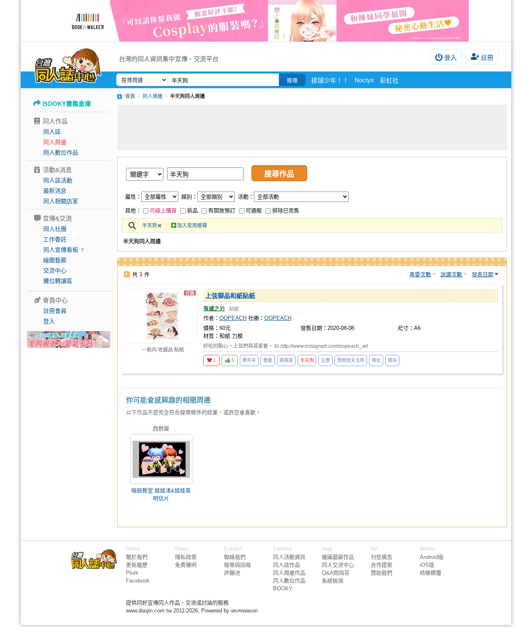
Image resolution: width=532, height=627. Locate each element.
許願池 (232, 573)
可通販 (254, 210)
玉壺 (325, 360)
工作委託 (54, 239)
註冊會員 (54, 310)
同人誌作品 (286, 565)
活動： (246, 197)
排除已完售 (285, 210)
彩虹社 (389, 80)
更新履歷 (137, 565)
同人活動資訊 (289, 557)
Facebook (138, 581)
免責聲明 (186, 565)
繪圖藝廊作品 (338, 557)
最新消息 (54, 190)
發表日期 (482, 274)
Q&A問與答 (336, 573)
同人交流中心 (338, 565)
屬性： (133, 197)
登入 (450, 57)
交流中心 (54, 270)
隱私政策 (186, 557)
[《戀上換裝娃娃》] (266, 21)
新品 (192, 210)
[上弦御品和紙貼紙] (162, 316)
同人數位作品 (60, 152)
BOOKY (283, 588)
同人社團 (54, 229)
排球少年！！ (330, 80)
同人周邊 (54, 142)
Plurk (132, 573)
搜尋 (292, 80)
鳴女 (376, 360)
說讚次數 (451, 274)
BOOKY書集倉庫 (67, 103)
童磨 (267, 360)
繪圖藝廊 (54, 260)
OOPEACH (232, 318)
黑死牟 (249, 360)
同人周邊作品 (289, 573)
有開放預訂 (221, 210)
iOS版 (427, 565)
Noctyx (364, 80)
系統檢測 (332, 581)
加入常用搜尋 (192, 226)
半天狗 (149, 226)
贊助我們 (381, 573)
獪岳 (392, 360)
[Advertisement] (312, 127)
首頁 (130, 96)
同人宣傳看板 (60, 249)
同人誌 (52, 131)
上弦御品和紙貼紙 (230, 295)
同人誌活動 (57, 180)
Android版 (431, 557)
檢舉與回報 (237, 565)
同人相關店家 (60, 201)
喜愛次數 (420, 274)
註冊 (487, 57)
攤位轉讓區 (57, 281)
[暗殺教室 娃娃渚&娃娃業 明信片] (161, 459)
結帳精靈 (430, 573)
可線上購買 (163, 210)
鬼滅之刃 (214, 308)
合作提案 (381, 565)
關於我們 (137, 557)
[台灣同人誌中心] (67, 64)
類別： (189, 197)
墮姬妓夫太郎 (351, 360)
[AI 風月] (68, 343)
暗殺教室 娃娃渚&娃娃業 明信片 (161, 494)
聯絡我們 (235, 557)
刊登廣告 (381, 557)
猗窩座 (286, 360)
